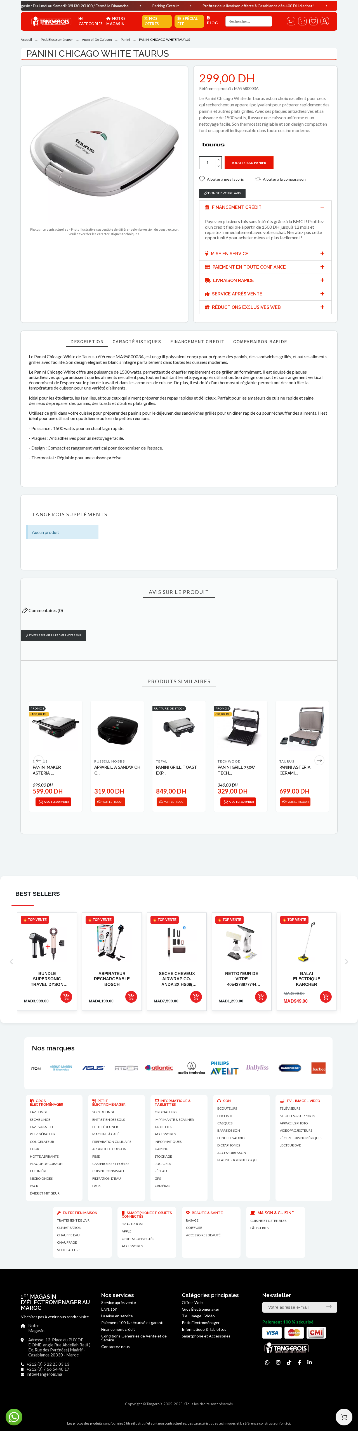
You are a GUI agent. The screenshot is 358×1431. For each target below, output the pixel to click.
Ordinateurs (166, 1112)
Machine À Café (105, 1134)
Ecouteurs (227, 1108)
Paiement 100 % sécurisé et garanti (132, 1322)
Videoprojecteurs (296, 1130)
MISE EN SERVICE (229, 253)
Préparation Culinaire (111, 1141)
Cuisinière (38, 1171)
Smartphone (133, 1224)
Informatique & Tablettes (204, 1329)
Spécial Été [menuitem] (187, 21)
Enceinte (225, 1116)
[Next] (319, 760)
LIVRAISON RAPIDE (233, 280)
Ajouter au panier (249, 163)
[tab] (265, 207)
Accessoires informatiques (168, 1137)
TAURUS (287, 761)
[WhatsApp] (267, 1362)
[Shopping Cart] (344, 1417)
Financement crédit (118, 1329)
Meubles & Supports (297, 1116)
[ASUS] (48, 1068)
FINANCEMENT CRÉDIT (236, 207)
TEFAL (162, 761)
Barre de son (228, 1130)
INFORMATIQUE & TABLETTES (173, 1103)
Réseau (161, 1171)
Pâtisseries (259, 1228)
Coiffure (194, 1227)
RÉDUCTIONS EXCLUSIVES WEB (246, 307)
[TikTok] (289, 1362)
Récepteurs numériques (301, 1138)
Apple (126, 1231)
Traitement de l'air (73, 1220)
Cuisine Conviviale (108, 1171)
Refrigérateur (42, 1134)
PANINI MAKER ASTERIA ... (47, 770)
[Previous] (39, 760)
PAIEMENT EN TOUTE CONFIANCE (248, 267)
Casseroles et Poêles (110, 1164)
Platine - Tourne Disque (237, 1160)
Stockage (163, 1156)
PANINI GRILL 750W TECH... (236, 770)
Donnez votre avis (224, 193)
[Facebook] (299, 1362)
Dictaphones (228, 1145)
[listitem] (47, 961)
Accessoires (132, 1246)
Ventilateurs (68, 1250)
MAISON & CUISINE (275, 1213)
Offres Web (192, 1302)
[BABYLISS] (212, 1068)
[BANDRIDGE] (244, 1068)
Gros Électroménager (200, 1309)
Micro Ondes (41, 1178)
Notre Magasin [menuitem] (115, 21)
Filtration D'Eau (106, 1178)
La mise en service (117, 1315)
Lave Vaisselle (42, 1127)
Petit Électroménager (201, 1322)
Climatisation (69, 1227)
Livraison (109, 1309)
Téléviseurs (290, 1108)
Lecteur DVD (290, 1145)
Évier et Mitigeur (45, 1193)
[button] (221, 179)
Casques (224, 1123)
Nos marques (53, 1048)
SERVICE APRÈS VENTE (236, 294)
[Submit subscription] (329, 1306)
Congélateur (42, 1141)
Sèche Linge (40, 1119)
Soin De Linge (103, 1112)
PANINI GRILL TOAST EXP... (176, 770)
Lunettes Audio (231, 1138)
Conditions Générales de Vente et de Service (134, 1338)
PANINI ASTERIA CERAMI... (294, 770)
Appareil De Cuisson (109, 1149)
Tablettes (163, 1127)
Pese (96, 1156)
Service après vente (118, 1302)
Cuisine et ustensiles (268, 1221)
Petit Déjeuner (105, 1127)
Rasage (192, 1220)
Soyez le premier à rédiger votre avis (54, 635)
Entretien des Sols (108, 1119)
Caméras (162, 1186)
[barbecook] (277, 1068)
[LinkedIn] (309, 1362)
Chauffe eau (68, 1235)
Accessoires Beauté (203, 1235)
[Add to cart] (66, 997)
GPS (158, 1178)
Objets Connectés (138, 1239)
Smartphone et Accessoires (206, 1336)
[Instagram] (278, 1362)
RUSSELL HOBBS (109, 761)
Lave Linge (39, 1112)
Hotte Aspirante (44, 1156)
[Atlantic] (113, 1068)
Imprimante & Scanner (174, 1119)
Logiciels (163, 1164)
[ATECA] (81, 1068)
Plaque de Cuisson (46, 1164)
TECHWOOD (229, 761)
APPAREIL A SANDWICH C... (117, 770)
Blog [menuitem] (212, 23)
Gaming (161, 1149)
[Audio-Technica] (146, 1068)
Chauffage (67, 1242)
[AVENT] (179, 1068)
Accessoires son (231, 1153)
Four (34, 1149)
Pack (34, 1186)
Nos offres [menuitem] (152, 21)
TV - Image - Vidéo (198, 1315)
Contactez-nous (115, 1346)
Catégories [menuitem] (91, 23)
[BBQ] (310, 1068)
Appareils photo (294, 1123)
